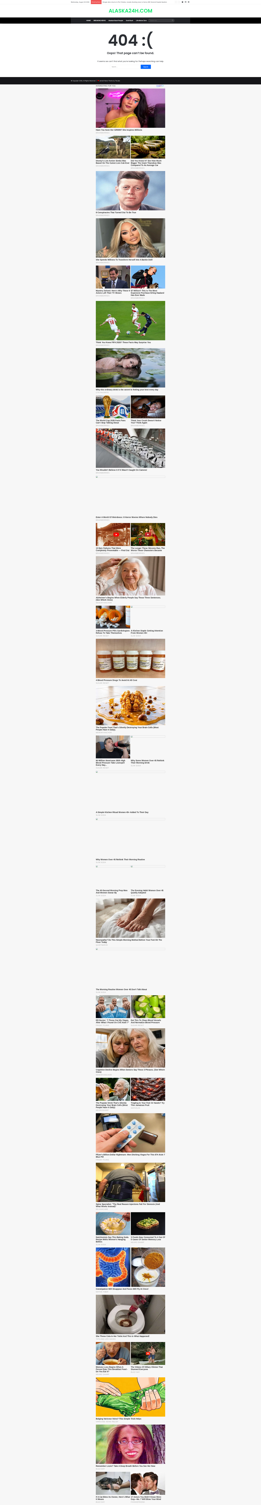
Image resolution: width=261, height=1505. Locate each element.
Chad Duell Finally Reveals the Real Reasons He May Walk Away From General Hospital (130, 2)
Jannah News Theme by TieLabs (109, 81)
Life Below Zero (141, 20)
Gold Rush (129, 20)
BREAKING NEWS (100, 20)
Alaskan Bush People (115, 20)
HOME (88, 20)
